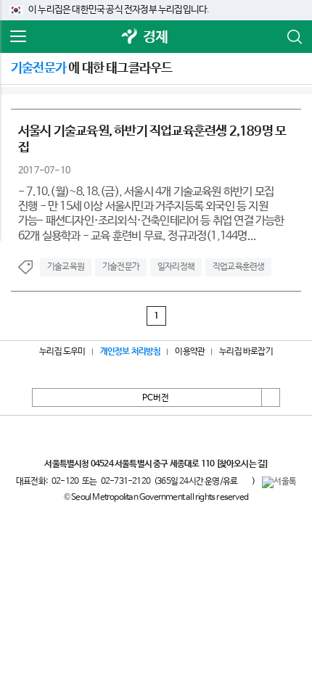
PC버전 (155, 398)
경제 (155, 37)
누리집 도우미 (62, 352)
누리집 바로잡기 (246, 352)
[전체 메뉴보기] (18, 37)
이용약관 (190, 352)
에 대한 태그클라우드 (91, 68)
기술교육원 (65, 267)
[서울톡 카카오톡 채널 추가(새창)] (279, 482)
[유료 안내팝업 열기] (244, 481)
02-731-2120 (125, 482)
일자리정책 (175, 267)
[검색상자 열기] (294, 37)
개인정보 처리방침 (130, 352)
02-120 (65, 482)
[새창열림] (130, 37)
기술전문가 (120, 267)
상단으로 (270, 397)
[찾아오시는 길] (242, 464)
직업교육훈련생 (238, 267)
